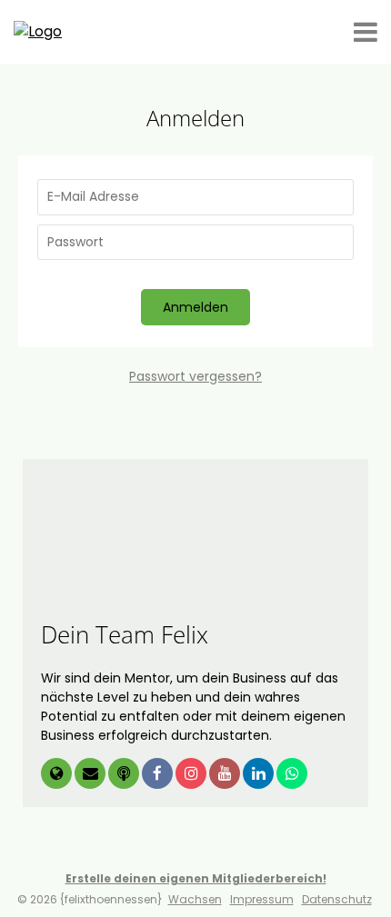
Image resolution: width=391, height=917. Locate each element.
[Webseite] (58, 774)
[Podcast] (125, 774)
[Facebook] (158, 774)
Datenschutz (337, 899)
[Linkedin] (259, 774)
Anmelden (195, 307)
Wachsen (195, 899)
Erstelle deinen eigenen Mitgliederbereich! (195, 878)
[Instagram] (192, 774)
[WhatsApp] (291, 774)
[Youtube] (226, 774)
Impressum (262, 899)
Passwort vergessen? (195, 376)
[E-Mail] (91, 774)
